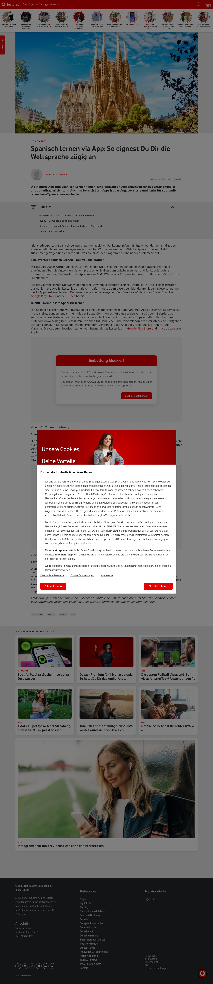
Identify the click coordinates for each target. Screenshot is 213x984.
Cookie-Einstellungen (82, 575)
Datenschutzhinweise (52, 575)
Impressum (107, 575)
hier (94, 490)
